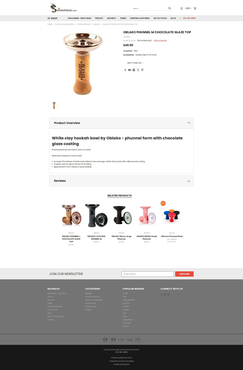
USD (187, 8)
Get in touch (160, 18)
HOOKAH (88, 293)
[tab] (121, 123)
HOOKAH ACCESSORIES (93, 300)
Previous (236, 362)
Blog (173, 18)
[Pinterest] (142, 70)
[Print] (134, 70)
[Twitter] (138, 70)
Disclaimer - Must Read (79, 18)
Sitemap (50, 320)
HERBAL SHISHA (90, 306)
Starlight (127, 323)
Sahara (126, 306)
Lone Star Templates (126, 361)
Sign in (50, 316)
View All (126, 326)
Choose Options (147, 217)
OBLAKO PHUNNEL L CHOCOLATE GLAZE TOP (71, 239)
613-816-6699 (189, 18)
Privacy (99, 18)
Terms (123, 18)
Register (59, 316)
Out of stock (71, 217)
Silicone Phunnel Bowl (172, 236)
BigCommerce (126, 358)
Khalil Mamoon (129, 300)
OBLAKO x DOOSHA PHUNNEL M (96, 237)
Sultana (126, 303)
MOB (124, 297)
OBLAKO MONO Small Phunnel (146, 237)
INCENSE (88, 310)
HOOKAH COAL (90, 303)
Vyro (125, 316)
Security (111, 18)
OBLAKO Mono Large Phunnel (121, 237)
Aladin (125, 293)
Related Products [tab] (120, 195)
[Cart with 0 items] (195, 8)
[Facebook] (125, 70)
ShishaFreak (128, 320)
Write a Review (160, 40)
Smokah (126, 310)
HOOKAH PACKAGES (92, 297)
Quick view (71, 212)
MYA (124, 313)
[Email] (129, 70)
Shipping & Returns (139, 18)
